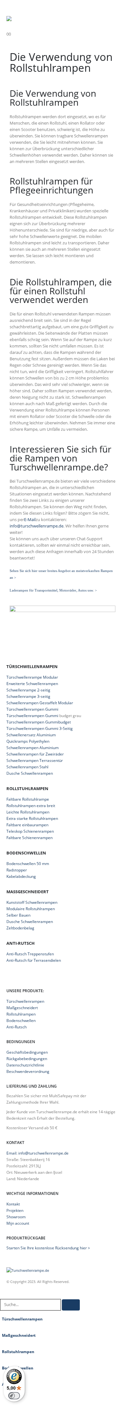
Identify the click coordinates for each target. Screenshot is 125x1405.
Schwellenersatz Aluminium (31, 735)
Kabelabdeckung (21, 876)
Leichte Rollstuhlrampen (27, 812)
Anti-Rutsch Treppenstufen (30, 954)
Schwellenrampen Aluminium (32, 747)
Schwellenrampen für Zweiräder (35, 754)
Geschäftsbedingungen (27, 1052)
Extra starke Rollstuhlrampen (32, 818)
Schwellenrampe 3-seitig (28, 696)
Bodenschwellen (21, 1020)
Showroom (16, 1216)
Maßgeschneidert (22, 1007)
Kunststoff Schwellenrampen (31, 902)
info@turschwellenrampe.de (36, 526)
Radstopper (16, 870)
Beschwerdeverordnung (27, 1071)
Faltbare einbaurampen (27, 825)
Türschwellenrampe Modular (32, 677)
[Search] (71, 1305)
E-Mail (30, 519)
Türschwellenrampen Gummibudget (38, 722)
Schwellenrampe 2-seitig (28, 690)
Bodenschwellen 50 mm (27, 863)
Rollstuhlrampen (21, 1014)
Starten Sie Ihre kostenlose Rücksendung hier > (48, 1247)
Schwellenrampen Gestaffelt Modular (39, 703)
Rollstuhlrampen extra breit (30, 805)
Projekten (14, 1210)
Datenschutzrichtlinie (25, 1064)
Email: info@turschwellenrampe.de (37, 1153)
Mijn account (17, 1223)
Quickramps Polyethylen (27, 741)
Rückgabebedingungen (26, 1058)
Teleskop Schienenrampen (30, 831)
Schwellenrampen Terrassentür (34, 760)
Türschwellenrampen (25, 1001)
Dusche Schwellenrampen (29, 773)
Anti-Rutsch (16, 1026)
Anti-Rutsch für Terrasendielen (33, 960)
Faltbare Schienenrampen (29, 837)
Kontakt (13, 1203)
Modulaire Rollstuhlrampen (30, 908)
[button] (12, 8)
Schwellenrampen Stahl (27, 767)
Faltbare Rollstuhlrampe (27, 799)
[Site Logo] (46, 19)
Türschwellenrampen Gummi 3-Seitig (39, 728)
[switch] (14, 1395)
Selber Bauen (18, 915)
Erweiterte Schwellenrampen (32, 683)
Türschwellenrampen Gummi (32, 709)
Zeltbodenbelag (20, 928)
